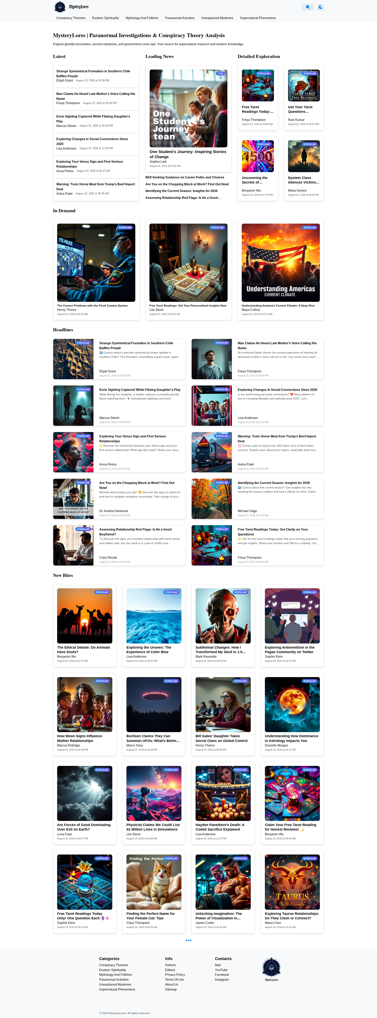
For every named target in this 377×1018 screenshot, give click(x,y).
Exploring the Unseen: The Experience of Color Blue (148, 649)
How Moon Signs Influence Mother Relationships (79, 738)
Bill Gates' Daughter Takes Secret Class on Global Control (222, 738)
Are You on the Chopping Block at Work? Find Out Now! (187, 184)
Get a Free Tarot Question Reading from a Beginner (286, 1004)
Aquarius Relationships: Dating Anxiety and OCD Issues (83, 1004)
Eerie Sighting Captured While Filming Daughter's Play (139, 389)
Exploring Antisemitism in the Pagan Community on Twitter (290, 649)
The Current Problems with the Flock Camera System (92, 305)
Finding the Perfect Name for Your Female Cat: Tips (150, 916)
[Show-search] (308, 7)
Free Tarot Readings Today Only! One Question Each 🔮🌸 (83, 916)
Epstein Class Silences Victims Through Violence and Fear (303, 180)
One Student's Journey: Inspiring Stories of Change (188, 154)
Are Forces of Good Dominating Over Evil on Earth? (84, 827)
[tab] (71, 18)
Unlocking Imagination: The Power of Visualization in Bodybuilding (219, 916)
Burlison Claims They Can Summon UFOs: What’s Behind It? (152, 738)
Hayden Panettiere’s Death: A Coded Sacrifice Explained (220, 827)
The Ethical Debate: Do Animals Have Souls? (83, 649)
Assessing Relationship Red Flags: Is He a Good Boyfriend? (181, 198)
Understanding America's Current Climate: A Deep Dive (278, 305)
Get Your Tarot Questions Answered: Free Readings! (301, 109)
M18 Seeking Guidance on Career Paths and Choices (184, 177)
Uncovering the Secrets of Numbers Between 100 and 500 (257, 180)
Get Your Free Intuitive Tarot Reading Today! (150, 1004)
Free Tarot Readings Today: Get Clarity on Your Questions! (256, 109)
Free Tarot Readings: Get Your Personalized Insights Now (187, 305)
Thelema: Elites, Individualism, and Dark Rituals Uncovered (221, 1004)
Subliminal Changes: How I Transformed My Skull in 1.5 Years (219, 649)
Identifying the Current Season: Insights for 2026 (181, 191)
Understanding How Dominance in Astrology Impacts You (291, 738)
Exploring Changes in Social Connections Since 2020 (277, 389)
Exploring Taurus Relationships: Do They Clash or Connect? (292, 916)
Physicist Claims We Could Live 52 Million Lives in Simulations (153, 827)
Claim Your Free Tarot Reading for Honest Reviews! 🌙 (290, 827)
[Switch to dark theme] (320, 7)
